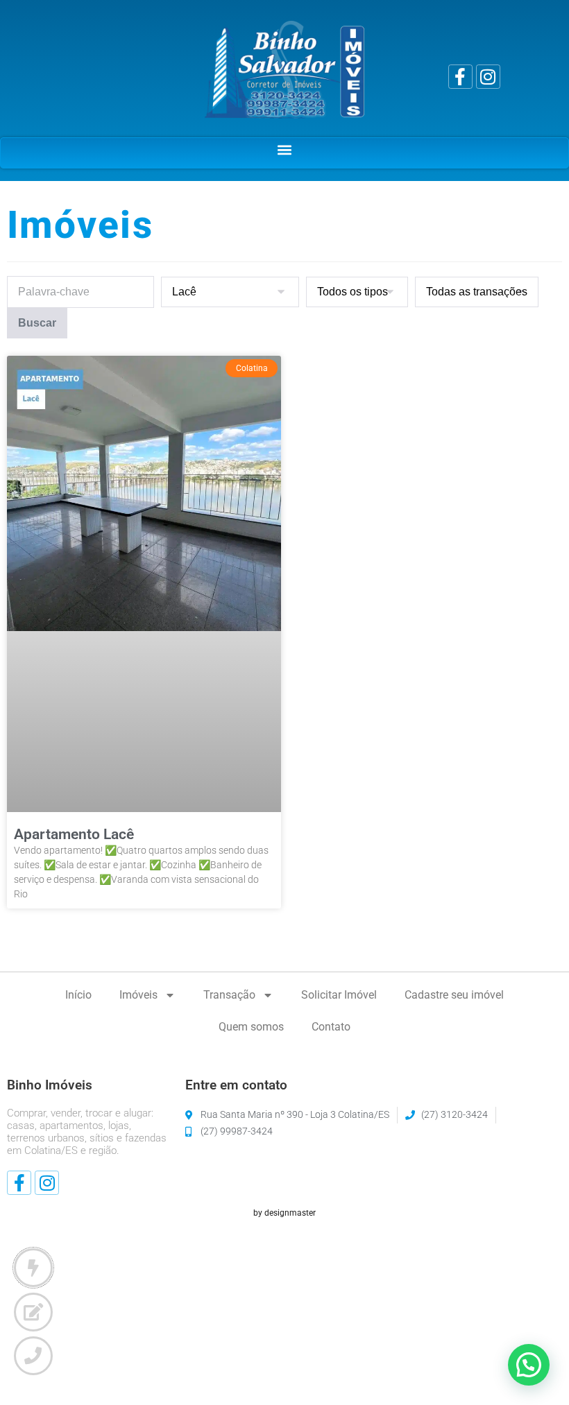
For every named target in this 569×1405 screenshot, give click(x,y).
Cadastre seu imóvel (454, 994)
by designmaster (284, 1213)
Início (78, 994)
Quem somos (251, 1026)
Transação (229, 994)
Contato (331, 1026)
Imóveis (138, 994)
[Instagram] (488, 76)
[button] (284, 149)
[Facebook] (460, 76)
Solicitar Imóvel (339, 994)
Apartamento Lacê (74, 834)
